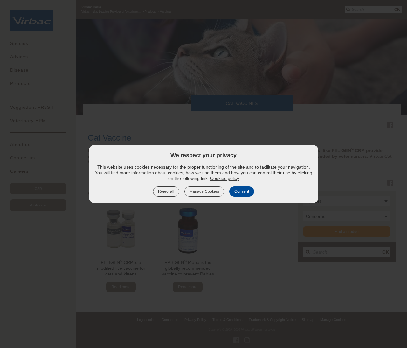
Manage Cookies (204, 191)
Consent (241, 191)
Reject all (166, 191)
